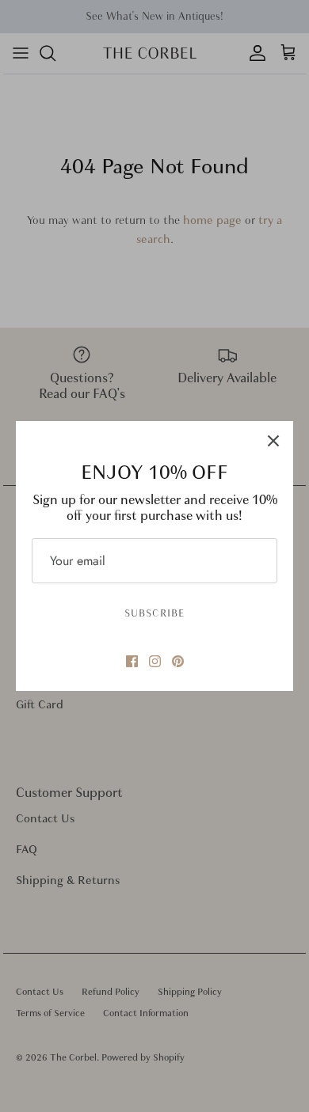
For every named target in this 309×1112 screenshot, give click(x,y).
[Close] (273, 440)
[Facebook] (132, 661)
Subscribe (154, 613)
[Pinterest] (178, 661)
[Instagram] (155, 661)
